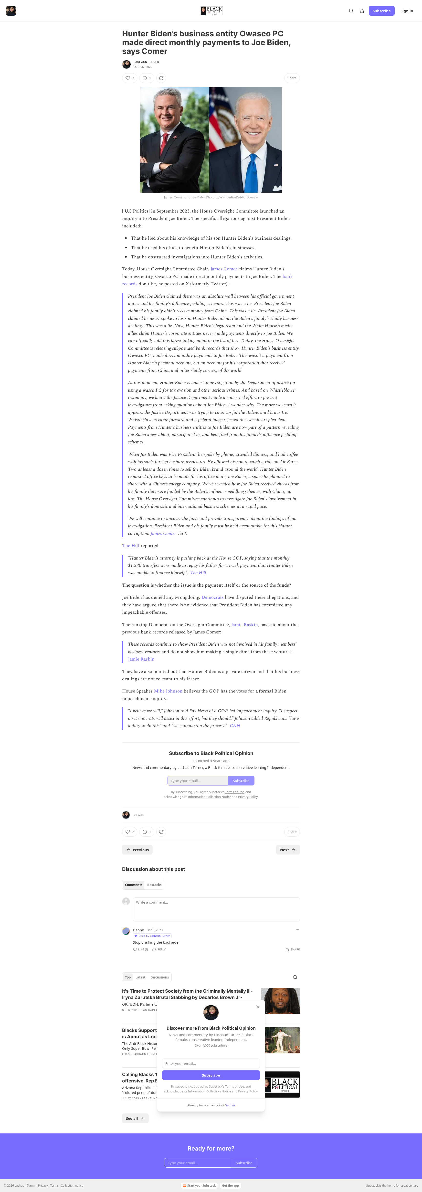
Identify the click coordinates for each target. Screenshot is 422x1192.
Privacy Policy (248, 1091)
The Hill (130, 545)
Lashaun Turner (146, 62)
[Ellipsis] (297, 930)
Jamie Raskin (244, 624)
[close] (258, 1007)
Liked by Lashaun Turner (154, 935)
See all (132, 1118)
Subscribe (382, 10)
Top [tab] (128, 977)
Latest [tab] (141, 977)
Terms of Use (234, 1086)
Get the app (230, 1185)
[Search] (351, 11)
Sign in (407, 10)
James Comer (224, 269)
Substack (372, 1185)
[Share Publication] (362, 11)
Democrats (212, 597)
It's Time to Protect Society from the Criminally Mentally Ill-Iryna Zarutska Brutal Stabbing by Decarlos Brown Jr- (187, 994)
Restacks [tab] (154, 885)
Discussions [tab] (159, 977)
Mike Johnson (168, 691)
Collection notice (72, 1185)
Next (284, 849)
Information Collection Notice (209, 1091)
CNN (235, 725)
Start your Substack (201, 1185)
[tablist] (143, 885)
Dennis (139, 929)
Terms (54, 1185)
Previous (141, 849)
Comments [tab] (133, 885)
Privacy (43, 1185)
